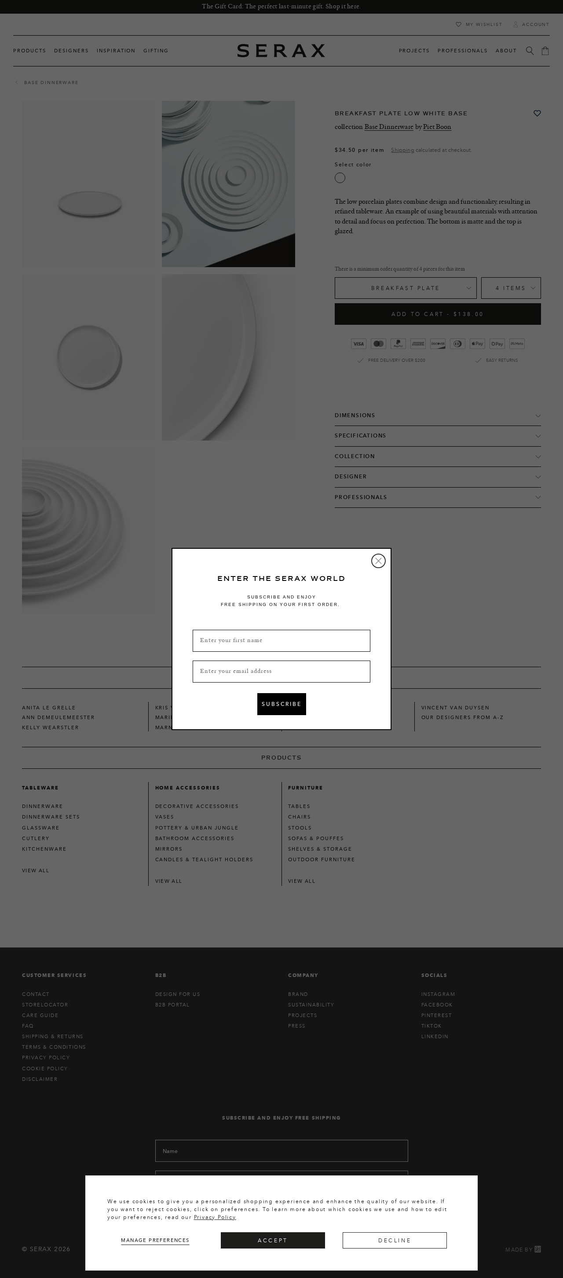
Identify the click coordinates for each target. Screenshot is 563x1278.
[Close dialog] (378, 561)
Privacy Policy (215, 1217)
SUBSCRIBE (282, 704)
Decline (394, 1240)
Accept (273, 1240)
